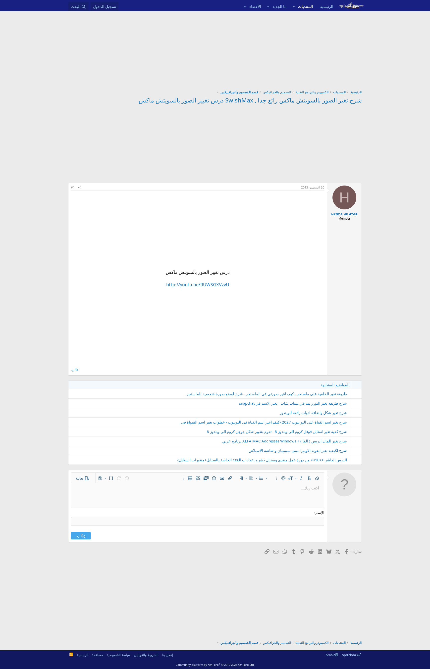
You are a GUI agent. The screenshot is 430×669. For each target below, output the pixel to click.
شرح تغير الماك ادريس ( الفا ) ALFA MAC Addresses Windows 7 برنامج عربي (284, 440)
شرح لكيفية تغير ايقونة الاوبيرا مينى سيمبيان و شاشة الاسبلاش (298, 450)
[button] (293, 6)
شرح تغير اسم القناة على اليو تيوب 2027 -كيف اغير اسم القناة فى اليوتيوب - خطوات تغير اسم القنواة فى (264, 422)
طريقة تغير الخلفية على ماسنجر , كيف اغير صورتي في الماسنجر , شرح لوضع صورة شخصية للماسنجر (267, 393)
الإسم (319, 512)
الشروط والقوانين (146, 655)
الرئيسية (326, 6)
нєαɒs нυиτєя (344, 213)
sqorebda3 (350, 655)
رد (72, 369)
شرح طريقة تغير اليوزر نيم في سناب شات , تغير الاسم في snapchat (293, 403)
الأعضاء (255, 6)
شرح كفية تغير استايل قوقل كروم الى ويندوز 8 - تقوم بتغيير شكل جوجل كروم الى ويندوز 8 (277, 431)
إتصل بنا (167, 655)
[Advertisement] (215, 48)
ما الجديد (279, 6)
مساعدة (97, 655)
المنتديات (305, 6)
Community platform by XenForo (215, 665)
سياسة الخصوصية (119, 655)
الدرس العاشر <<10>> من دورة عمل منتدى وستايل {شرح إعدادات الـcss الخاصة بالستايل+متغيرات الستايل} (262, 459)
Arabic (330, 655)
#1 (73, 187)
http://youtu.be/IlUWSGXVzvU (197, 284)
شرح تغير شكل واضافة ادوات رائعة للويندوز (313, 412)
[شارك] (79, 188)
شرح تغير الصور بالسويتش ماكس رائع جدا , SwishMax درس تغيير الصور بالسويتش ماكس (250, 100)
